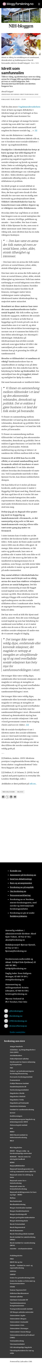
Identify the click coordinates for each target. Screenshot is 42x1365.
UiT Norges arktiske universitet (21, 1312)
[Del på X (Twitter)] (7, 797)
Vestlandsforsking (17, 1341)
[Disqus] (21, 829)
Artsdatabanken (16, 1055)
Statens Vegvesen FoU (18, 1290)
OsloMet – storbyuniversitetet (21, 1249)
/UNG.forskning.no (18, 1021)
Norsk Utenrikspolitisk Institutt (22, 1234)
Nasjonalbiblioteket (17, 1166)
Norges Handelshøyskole (19, 1211)
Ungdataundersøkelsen (29, 107)
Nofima (12, 1198)
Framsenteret (15, 1080)
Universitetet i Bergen (18, 1319)
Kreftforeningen (16, 1116)
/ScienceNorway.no (18, 1026)
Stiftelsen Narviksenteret (19, 1293)
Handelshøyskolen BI (18, 1087)
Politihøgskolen (16, 1255)
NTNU (12, 1162)
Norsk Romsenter (16, 1230)
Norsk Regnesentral (17, 1227)
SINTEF (13, 1274)
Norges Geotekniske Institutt (21, 1208)
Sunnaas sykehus (16, 1296)
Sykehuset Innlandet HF (19, 1300)
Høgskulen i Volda (17, 1100)
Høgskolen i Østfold (17, 1096)
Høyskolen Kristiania (18, 1106)
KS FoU (12, 1113)
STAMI (12, 1287)
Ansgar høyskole (16, 1046)
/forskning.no (15, 1016)
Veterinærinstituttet (17, 1344)
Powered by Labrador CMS (21, 1361)
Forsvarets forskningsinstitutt (21, 1077)
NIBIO (12, 1132)
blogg (20, 792)
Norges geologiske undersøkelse (22, 1217)
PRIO (12, 1259)
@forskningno (16, 1011)
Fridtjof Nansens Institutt (19, 1083)
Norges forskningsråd (18, 1214)
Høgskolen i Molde (17, 1093)
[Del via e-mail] (15, 797)
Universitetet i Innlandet (19, 1322)
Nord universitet (16, 1201)
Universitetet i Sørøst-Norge (20, 1332)
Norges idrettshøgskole (19, 1221)
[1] (36, 130)
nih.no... (33, 783)
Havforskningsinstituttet (19, 1090)
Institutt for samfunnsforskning (22, 1109)
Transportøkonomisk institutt (21, 1309)
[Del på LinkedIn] (11, 797)
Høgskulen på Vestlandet (19, 1103)
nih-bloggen (9, 792)
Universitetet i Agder (17, 1315)
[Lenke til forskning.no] (18, 3)
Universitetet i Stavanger (19, 1328)
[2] (27, 725)
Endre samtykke (17, 1032)
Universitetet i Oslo (17, 1325)
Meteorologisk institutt (18, 1125)
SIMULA (13, 1271)
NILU (12, 1141)
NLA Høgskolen (16, 1147)
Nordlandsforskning (18, 1204)
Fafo (11, 1068)
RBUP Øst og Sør (16, 1262)
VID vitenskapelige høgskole (21, 1347)
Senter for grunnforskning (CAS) (22, 1278)
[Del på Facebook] (3, 797)
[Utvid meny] (39, 4)
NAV (11, 1128)
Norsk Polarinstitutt (17, 1224)
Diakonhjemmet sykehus (19, 1059)
